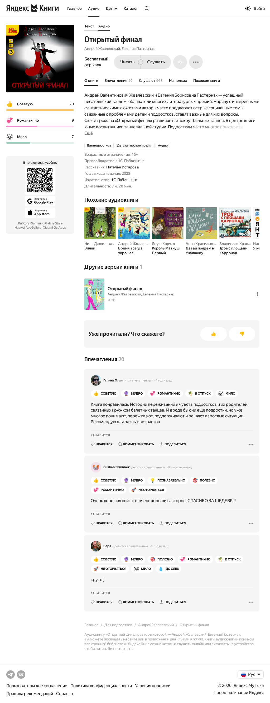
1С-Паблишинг (124, 180)
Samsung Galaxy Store (46, 223)
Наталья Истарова (122, 167)
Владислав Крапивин (238, 244)
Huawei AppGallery (28, 227)
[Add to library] (257, 294)
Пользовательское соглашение (36, 685)
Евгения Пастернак (138, 48)
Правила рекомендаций (29, 693)
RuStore (23, 223)
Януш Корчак (163, 244)
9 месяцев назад (180, 467)
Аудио (93, 8)
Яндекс (256, 692)
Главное (74, 8)
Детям (111, 8)
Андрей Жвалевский (102, 48)
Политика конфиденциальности (101, 685)
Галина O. (110, 380)
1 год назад (164, 380)
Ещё (88, 133)
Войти (259, 8)
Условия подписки (152, 685)
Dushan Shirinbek (116, 467)
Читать (127, 61)
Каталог (131, 8)
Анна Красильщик (201, 244)
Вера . (108, 546)
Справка (64, 693)
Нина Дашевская (99, 244)
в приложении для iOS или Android (174, 639)
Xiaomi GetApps (54, 227)
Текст (89, 26)
